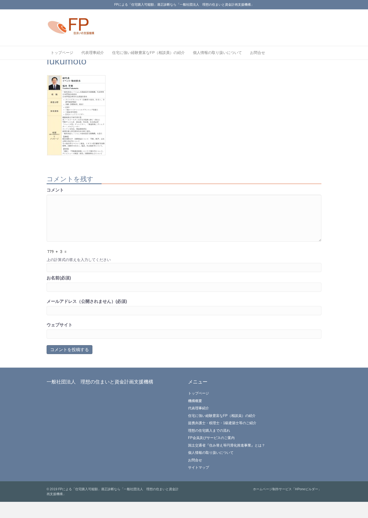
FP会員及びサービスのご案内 (211, 438)
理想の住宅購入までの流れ (209, 430)
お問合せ (257, 52)
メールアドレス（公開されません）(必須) (87, 301)
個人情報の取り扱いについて (217, 52)
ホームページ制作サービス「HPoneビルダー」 (287, 489)
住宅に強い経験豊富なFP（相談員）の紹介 (148, 52)
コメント (55, 190)
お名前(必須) (59, 278)
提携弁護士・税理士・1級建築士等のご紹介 (222, 423)
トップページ (62, 52)
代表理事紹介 (92, 52)
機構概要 (195, 401)
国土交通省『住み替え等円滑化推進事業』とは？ (226, 445)
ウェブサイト (59, 325)
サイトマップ (198, 467)
